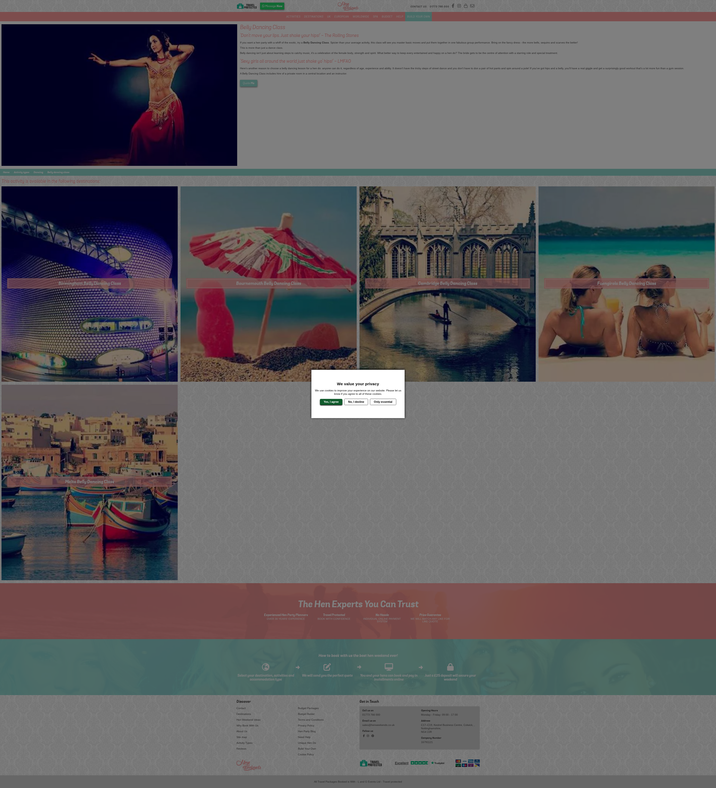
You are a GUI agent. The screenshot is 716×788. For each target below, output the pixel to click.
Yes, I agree (331, 401)
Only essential (383, 401)
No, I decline (356, 401)
